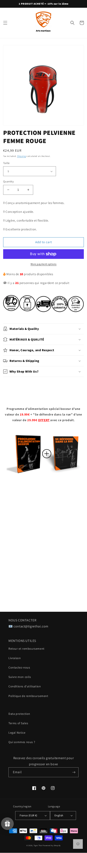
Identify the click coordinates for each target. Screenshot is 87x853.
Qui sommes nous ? (21, 742)
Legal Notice (16, 732)
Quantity (8, 181)
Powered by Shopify (52, 845)
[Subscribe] (73, 772)
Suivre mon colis (19, 677)
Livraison (14, 658)
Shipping (21, 156)
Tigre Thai (38, 845)
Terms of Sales (18, 723)
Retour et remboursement (26, 648)
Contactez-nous (19, 667)
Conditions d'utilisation (24, 686)
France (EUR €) (28, 815)
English (58, 815)
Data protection (19, 714)
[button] (5, 22)
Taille (6, 163)
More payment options (44, 264)
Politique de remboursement (28, 696)
